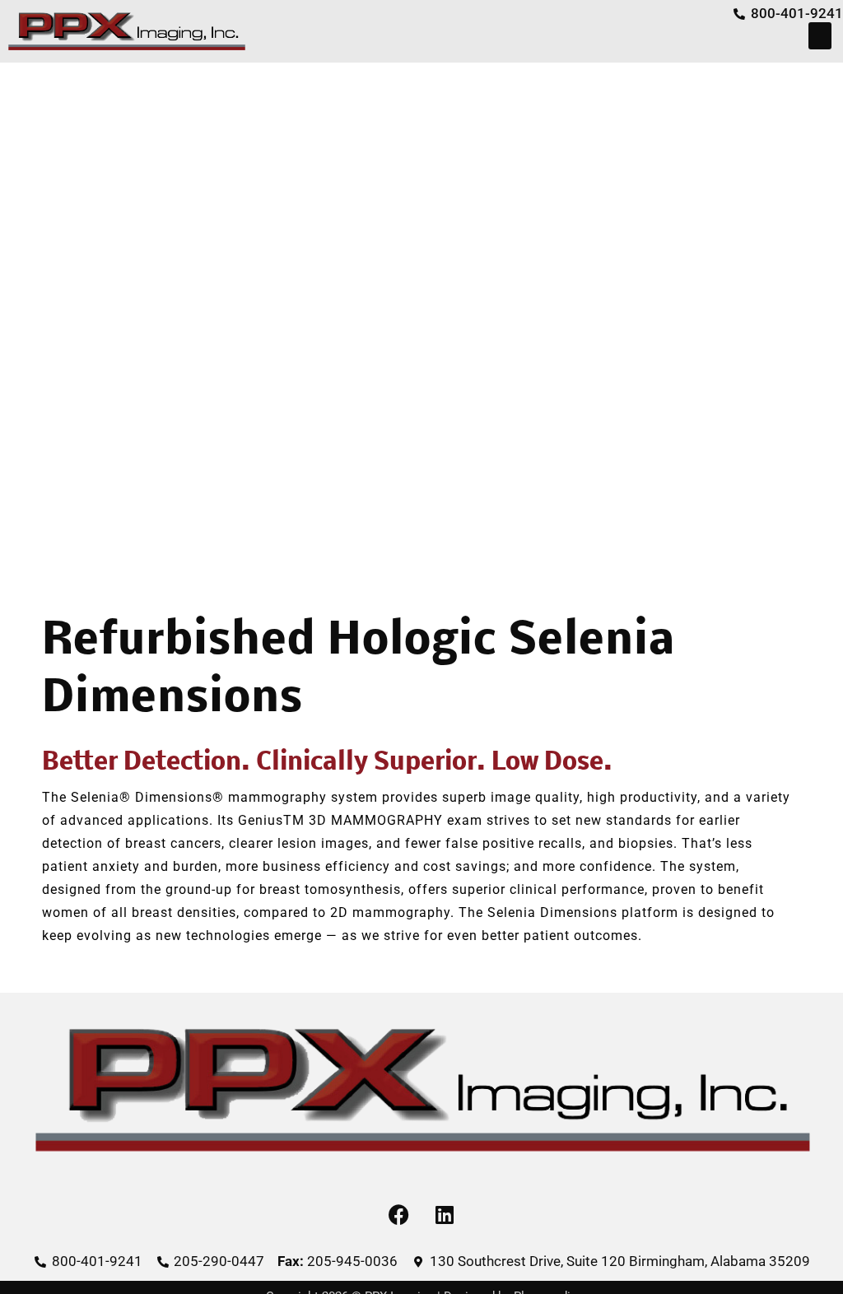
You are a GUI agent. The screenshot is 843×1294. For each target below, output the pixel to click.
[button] (819, 35)
